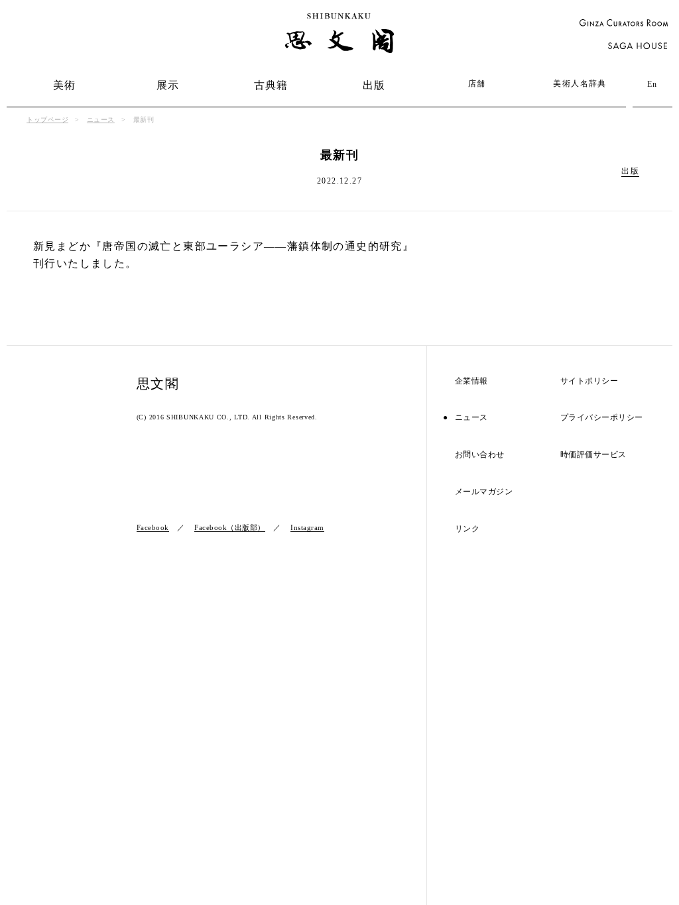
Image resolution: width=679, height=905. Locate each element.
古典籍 (271, 85)
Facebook (153, 527)
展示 (168, 85)
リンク (467, 529)
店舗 (477, 83)
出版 (374, 85)
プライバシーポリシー (601, 417)
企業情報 (471, 381)
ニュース (101, 119)
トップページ (47, 119)
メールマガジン (484, 492)
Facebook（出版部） (229, 527)
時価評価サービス (593, 455)
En (652, 84)
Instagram (307, 527)
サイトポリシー (589, 381)
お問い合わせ (480, 455)
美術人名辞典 (579, 83)
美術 (64, 85)
